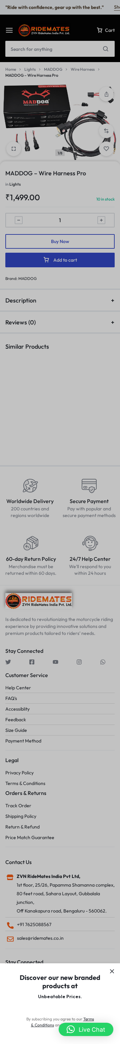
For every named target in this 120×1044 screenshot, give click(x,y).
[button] (86, 1029)
